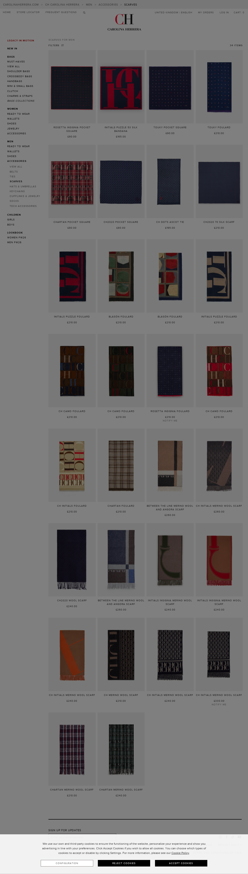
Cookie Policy (180, 853)
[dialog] (124, 854)
